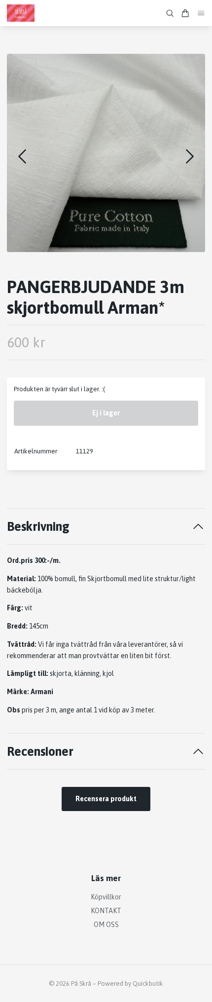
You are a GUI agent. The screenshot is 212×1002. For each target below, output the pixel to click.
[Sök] (170, 13)
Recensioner (40, 751)
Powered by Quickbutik (130, 983)
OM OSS (106, 924)
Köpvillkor (106, 897)
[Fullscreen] (106, 153)
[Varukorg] (185, 13)
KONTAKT (106, 911)
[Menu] (201, 13)
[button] (189, 156)
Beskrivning (38, 526)
